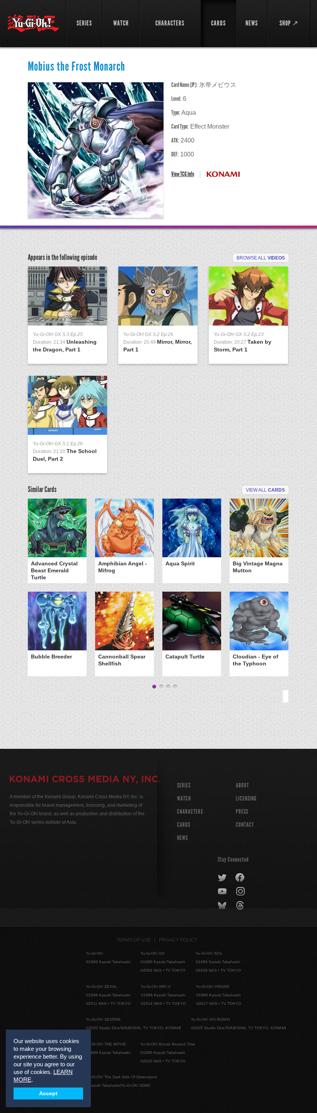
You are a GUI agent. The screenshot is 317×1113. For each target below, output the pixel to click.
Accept (48, 1093)
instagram (241, 891)
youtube (223, 891)
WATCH (184, 798)
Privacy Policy (178, 940)
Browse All (261, 258)
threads (241, 905)
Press (242, 811)
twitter (222, 877)
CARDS (183, 824)
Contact (245, 824)
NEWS (182, 838)
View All (265, 490)
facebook (240, 877)
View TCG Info (182, 174)
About (242, 785)
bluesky (223, 905)
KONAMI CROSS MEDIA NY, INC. (85, 780)
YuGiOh (33, 23)
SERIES (184, 785)
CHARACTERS (190, 811)
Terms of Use (133, 940)
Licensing (246, 798)
